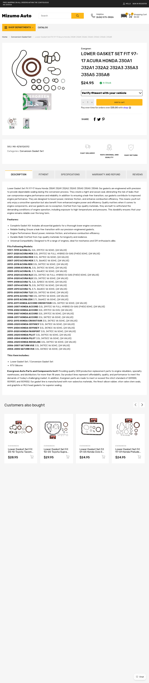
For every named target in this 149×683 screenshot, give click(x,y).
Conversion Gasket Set (31, 151)
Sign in (135, 4)
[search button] (77, 16)
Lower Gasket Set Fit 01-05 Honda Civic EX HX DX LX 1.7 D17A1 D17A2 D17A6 (92, 453)
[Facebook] (94, 119)
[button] (124, 16)
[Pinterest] (103, 119)
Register (143, 4)
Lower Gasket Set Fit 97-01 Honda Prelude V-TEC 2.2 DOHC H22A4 (127, 453)
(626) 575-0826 (105, 17)
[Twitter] (99, 119)
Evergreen (86, 48)
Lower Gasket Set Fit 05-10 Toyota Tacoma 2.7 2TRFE (20, 452)
